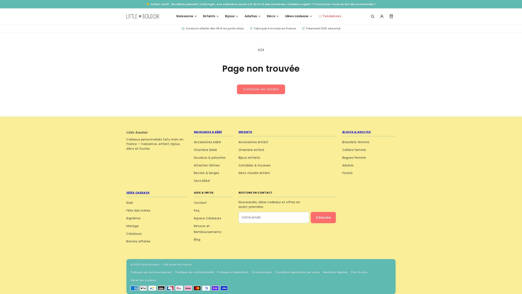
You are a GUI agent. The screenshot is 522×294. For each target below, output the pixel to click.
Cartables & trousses (255, 165)
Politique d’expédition (232, 272)
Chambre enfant (251, 150)
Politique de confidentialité (194, 272)
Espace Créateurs (207, 218)
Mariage (132, 226)
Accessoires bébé (207, 142)
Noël (129, 203)
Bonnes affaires (138, 241)
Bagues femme (354, 158)
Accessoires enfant (253, 142)
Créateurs (134, 234)
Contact (200, 203)
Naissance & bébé (208, 132)
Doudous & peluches (210, 158)
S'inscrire (323, 217)
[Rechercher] (372, 16)
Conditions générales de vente (297, 272)
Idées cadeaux (297, 16)
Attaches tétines (207, 165)
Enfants (209, 16)
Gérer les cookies (143, 280)
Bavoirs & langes (206, 173)
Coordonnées (262, 272)
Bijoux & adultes (356, 132)
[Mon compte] (382, 16)
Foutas (347, 173)
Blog (197, 239)
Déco (271, 16)
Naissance (184, 16)
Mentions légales (335, 272)
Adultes (251, 16)
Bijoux (230, 16)
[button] (391, 16)
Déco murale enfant (254, 173)
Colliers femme (354, 150)
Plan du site (359, 272)
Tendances (331, 16)
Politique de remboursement (151, 272)
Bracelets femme (355, 142)
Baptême (133, 218)
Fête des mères (138, 210)
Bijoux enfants (249, 158)
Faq (196, 210)
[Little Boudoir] (142, 16)
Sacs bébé (202, 181)
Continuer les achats (261, 89)
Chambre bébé (205, 150)
